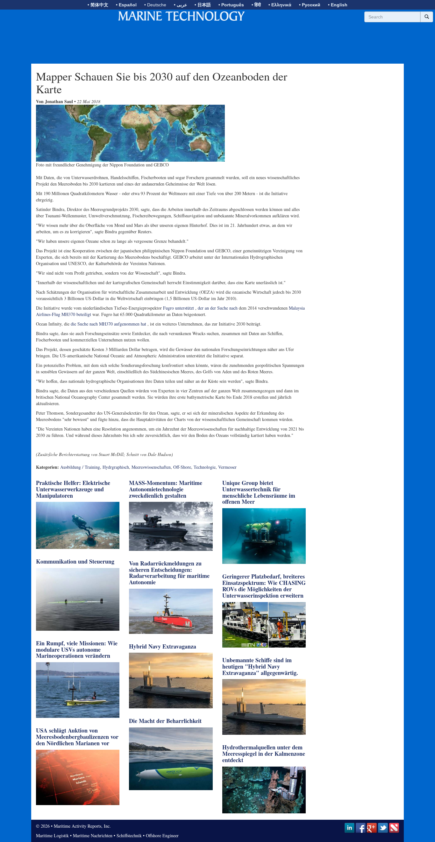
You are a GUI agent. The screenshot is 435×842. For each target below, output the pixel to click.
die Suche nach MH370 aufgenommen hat (108, 324)
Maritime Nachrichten (92, 835)
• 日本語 (203, 4)
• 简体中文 (98, 4)
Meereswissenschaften (151, 467)
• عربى (180, 4)
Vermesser (227, 467)
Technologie (205, 467)
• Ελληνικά (279, 4)
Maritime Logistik (52, 835)
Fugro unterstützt (178, 308)
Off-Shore (182, 467)
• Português (231, 4)
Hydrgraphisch (116, 467)
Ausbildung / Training (80, 467)
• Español (126, 4)
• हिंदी (256, 4)
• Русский (309, 4)
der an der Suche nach (218, 308)
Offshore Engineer (162, 835)
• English (337, 4)
